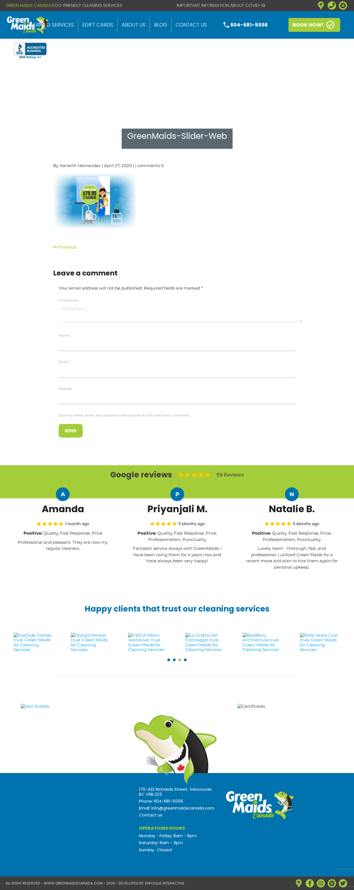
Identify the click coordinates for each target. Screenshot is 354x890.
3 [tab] (179, 660)
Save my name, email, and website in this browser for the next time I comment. (124, 415)
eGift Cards (97, 24)
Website (65, 389)
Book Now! (308, 24)
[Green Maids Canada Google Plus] (321, 5)
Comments (68, 300)
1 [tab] (168, 660)
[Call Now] (332, 5)
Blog (160, 24)
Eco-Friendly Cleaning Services (87, 5)
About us (133, 24)
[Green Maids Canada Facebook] (310, 883)
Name (65, 335)
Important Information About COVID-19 (221, 5)
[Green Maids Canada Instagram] (321, 883)
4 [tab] (185, 660)
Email (64, 362)
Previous (66, 247)
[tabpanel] (34, 642)
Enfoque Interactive (164, 883)
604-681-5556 (249, 24)
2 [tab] (174, 660)
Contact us (191, 24)
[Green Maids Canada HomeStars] (343, 5)
